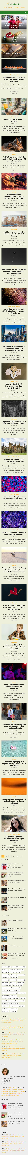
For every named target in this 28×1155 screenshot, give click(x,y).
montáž (5, 982)
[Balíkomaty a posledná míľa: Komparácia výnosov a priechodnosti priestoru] (14, 333)
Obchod (11, 1095)
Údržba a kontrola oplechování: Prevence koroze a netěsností (14, 498)
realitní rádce (6, 998)
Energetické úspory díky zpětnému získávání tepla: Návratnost (14, 838)
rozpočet (5, 1001)
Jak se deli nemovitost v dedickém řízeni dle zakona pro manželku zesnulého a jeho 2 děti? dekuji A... (13, 1034)
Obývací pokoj (14, 74)
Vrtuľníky (21, 1088)
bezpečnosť (6, 967)
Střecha (14, 192)
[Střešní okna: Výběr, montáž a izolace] (14, 106)
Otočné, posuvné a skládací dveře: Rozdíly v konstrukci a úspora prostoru (14, 607)
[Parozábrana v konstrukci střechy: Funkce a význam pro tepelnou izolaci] (14, 296)
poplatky (5, 995)
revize (22, 998)
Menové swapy (11, 945)
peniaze (16, 990)
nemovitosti (17, 985)
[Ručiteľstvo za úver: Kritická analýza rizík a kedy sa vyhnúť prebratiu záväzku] (14, 144)
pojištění (22, 993)
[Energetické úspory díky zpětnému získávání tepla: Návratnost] (14, 823)
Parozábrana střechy (14, 306)
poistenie (13, 993)
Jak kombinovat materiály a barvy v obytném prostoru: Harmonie (14, 79)
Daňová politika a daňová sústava (16, 936)
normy (17, 988)
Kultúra (3, 1095)
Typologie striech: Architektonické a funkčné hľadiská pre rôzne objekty (14, 196)
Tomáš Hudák (14, 91)
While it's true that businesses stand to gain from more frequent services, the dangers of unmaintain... (13, 1048)
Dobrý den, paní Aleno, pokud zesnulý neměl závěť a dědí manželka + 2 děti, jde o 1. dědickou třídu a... (13, 1027)
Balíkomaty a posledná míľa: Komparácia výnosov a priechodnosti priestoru (14, 348)
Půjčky (14, 154)
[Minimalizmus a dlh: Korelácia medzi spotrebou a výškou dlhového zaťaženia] (14, 711)
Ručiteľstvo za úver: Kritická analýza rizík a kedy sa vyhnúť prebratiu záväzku (14, 159)
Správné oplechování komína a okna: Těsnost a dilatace (14, 533)
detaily (12, 969)
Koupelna (14, 682)
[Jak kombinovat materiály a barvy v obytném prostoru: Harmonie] (14, 66)
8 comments (19, 932)
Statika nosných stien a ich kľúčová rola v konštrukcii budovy (14, 234)
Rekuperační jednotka (14, 456)
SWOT (23, 1091)
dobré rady (6, 972)
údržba (5, 1008)
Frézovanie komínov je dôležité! (15, 920)
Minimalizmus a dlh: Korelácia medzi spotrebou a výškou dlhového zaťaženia (14, 726)
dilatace (20, 969)
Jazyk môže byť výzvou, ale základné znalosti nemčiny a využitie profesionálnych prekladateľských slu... (13, 1020)
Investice (14, 267)
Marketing (20, 1093)
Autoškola (3, 1089)
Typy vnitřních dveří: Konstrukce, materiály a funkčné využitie (14, 386)
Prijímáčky (20, 1089)
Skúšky (7, 1095)
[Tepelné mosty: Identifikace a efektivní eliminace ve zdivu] (14, 408)
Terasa (14, 759)
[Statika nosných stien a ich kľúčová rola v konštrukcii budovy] (14, 219)
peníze (5, 993)
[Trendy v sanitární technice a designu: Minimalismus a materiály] (14, 671)
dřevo (13, 974)
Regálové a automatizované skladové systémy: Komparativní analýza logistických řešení (16, 865)
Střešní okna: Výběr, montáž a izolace (14, 120)
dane (4, 969)
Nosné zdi (14, 229)
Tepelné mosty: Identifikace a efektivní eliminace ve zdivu (14, 422)
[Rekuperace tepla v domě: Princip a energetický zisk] (14, 446)
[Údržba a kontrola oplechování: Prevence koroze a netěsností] (14, 484)
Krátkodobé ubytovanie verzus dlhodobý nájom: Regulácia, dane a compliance (14, 271)
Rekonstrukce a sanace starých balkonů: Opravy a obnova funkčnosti (14, 801)
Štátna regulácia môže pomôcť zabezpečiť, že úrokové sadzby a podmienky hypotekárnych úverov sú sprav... (12, 1041)
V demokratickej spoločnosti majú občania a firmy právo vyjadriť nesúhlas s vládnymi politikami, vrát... (13, 1143)
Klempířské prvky (14, 494)
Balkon (14, 796)
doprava (5, 974)
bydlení (15, 967)
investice (5, 977)
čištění (13, 1011)
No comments (23, 1118)
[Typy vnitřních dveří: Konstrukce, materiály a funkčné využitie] (14, 371)
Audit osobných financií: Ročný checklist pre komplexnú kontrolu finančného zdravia (14, 570)
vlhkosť (13, 1006)
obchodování (6, 990)
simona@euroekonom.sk (7, 1078)
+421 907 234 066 (6, 1080)
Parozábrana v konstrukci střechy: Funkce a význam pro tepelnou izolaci (14, 311)
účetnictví (13, 1008)
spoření (21, 1001)
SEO (10, 1088)
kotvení (22, 980)
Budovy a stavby (14, 117)
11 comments (19, 922)
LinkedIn (3, 1083)
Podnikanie (4, 1091)
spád (4, 1003)
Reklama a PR (15, 1088)
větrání (21, 1006)
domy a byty (16, 972)
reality (15, 998)
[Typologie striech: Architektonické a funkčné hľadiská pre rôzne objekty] (14, 181)
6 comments (20, 938)
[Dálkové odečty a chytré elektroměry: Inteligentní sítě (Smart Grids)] (14, 632)
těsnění (5, 1006)
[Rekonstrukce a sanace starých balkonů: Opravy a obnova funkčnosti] (14, 786)
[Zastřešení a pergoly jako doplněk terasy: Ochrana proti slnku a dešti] (14, 748)
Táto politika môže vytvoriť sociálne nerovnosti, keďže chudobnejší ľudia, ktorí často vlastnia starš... (12, 1136)
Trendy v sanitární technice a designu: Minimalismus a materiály (14, 686)
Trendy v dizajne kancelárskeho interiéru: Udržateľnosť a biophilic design (16, 874)
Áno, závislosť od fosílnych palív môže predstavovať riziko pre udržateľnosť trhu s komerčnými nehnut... (12, 1055)
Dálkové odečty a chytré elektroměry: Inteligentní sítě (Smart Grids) (14, 647)
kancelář (5, 980)
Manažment (14, 1089)
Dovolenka (16, 1095)
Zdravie (20, 1091)
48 (17, 856)
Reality (8, 1089)
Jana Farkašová (19, 1108)
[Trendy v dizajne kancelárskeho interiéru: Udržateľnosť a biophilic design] (14, 36)
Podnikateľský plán (6, 1093)
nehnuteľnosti (6, 985)
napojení (20, 982)
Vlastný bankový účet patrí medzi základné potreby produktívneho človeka (16, 955)
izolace (14, 977)
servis (13, 1001)
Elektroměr (14, 642)
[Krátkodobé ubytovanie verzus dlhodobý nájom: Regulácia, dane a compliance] (14, 256)
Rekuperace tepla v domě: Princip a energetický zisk (14, 460)
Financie (9, 1091)
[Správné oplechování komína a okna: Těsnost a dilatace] (14, 519)
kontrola (14, 980)
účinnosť (5, 1011)
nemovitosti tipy (7, 988)
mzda (12, 982)
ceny (22, 967)
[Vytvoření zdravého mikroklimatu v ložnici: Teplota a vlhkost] (14, 51)
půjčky (13, 995)
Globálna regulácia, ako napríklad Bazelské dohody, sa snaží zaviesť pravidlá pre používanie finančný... (13, 1150)
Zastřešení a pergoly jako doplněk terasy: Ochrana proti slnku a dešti (14, 764)
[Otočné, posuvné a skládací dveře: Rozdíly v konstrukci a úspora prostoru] (14, 592)
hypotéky (21, 974)
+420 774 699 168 (6, 1082)
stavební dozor (13, 1003)
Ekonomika (14, 1091)
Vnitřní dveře (14, 381)
